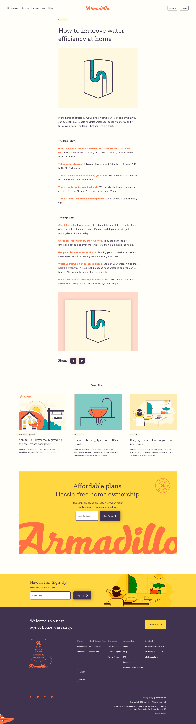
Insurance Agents (114, 652)
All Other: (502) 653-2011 (154, 652)
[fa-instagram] (45, 696)
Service (172, 8)
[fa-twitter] (37, 696)
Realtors (25, 8)
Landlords (81, 652)
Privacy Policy (148, 698)
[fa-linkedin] (52, 696)
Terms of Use (161, 698)
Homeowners (13, 8)
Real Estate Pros (114, 646)
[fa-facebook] (31, 696)
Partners (35, 8)
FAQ (124, 657)
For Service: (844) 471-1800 (155, 646)
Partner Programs (114, 657)
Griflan (163, 713)
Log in (184, 8)
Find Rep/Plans (95, 646)
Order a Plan (94, 652)
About (50, 8)
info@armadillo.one (152, 657)
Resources (127, 662)
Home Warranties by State (133, 667)
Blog (43, 8)
